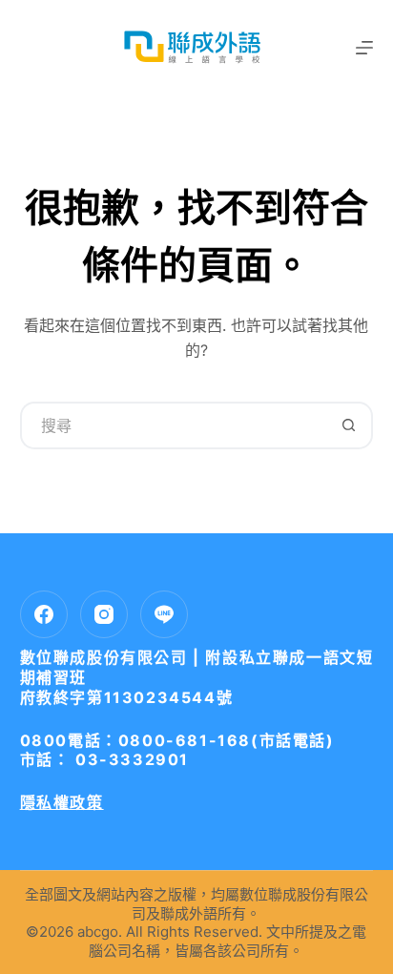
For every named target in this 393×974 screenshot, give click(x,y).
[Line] (164, 614)
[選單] (364, 47)
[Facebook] (44, 614)
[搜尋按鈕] (349, 425)
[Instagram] (104, 614)
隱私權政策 (62, 802)
